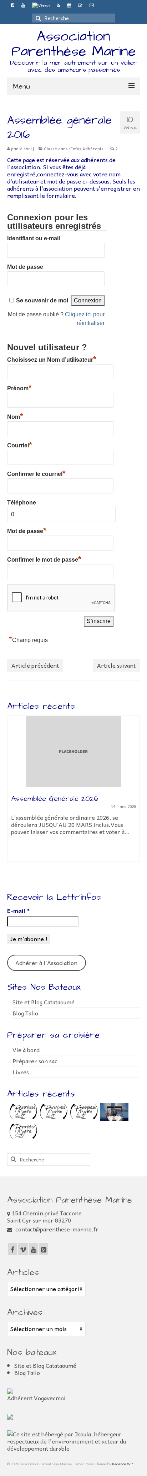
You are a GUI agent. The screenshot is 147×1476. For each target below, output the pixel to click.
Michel (25, 149)
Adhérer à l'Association (46, 962)
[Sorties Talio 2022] (113, 1112)
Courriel (19, 444)
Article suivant (116, 665)
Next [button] (133, 795)
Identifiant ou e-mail (33, 238)
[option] (73, 792)
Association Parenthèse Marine (73, 44)
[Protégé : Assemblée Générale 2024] (52, 1112)
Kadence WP (122, 1464)
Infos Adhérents (87, 149)
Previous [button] (13, 795)
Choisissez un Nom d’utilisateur (51, 359)
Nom (15, 416)
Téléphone (21, 502)
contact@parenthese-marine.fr (56, 1229)
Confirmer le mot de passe (44, 559)
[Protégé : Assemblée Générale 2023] (83, 1112)
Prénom (19, 387)
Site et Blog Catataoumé (43, 1001)
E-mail (18, 910)
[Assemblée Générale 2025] (22, 1112)
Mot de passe (25, 267)
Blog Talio (25, 1013)
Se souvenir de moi (42, 300)
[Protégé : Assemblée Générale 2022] (22, 1132)
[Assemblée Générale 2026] (73, 751)
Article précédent (35, 665)
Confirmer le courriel (36, 473)
